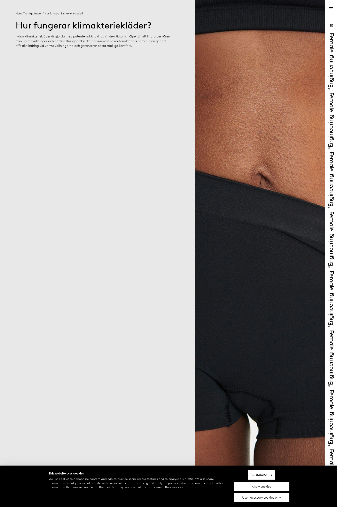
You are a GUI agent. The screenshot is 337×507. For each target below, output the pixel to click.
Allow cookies (261, 486)
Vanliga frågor (33, 13)
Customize (259, 475)
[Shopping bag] (331, 17)
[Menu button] (331, 7)
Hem (19, 13)
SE (331, 25)
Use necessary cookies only (261, 497)
